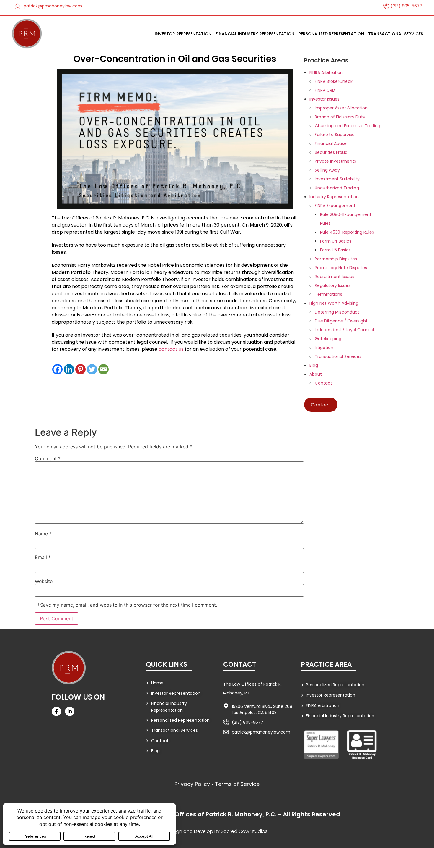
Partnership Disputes (336, 259)
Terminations (328, 294)
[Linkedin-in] (69, 711)
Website (44, 581)
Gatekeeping (328, 339)
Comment (48, 458)
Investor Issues (324, 99)
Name (43, 533)
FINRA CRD (325, 90)
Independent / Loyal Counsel (344, 330)
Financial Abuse (331, 143)
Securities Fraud (331, 152)
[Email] (103, 369)
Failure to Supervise (335, 135)
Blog (313, 365)
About (315, 374)
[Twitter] (92, 369)
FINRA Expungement (335, 206)
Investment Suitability (337, 179)
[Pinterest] (80, 369)
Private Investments (335, 161)
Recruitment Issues (334, 277)
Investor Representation (183, 34)
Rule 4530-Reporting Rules (347, 232)
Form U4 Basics (335, 241)
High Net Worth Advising (333, 303)
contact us (171, 349)
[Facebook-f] (56, 711)
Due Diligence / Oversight (341, 321)
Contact (323, 383)
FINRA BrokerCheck (334, 81)
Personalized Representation (331, 34)
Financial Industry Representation (255, 34)
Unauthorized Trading (337, 188)
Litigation (324, 347)
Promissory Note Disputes (341, 268)
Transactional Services (395, 34)
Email (43, 557)
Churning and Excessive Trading (347, 126)
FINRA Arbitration (326, 72)
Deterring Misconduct (337, 312)
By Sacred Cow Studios (240, 831)
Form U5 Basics (335, 250)
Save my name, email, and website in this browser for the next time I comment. (128, 605)
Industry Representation (334, 197)
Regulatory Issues (332, 285)
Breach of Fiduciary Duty (340, 117)
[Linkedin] (69, 369)
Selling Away (327, 170)
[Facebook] (57, 369)
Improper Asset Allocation (341, 108)
